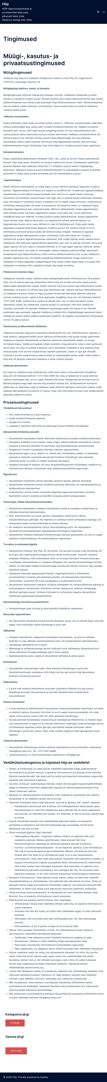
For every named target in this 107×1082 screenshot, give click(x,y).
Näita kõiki (16, 1051)
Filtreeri (15, 1023)
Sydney (44, 1077)
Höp (5, 4)
